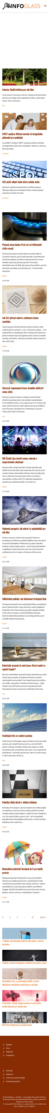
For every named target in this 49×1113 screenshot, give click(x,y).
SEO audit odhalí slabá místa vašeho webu (21, 182)
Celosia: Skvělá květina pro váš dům (18, 89)
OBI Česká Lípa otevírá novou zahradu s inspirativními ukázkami (19, 460)
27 (33, 917)
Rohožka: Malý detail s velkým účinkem (19, 802)
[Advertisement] (24, 37)
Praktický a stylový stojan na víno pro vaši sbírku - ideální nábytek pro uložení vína (22, 1004)
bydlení (4, 276)
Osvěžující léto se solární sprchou (17, 735)
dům (3, 106)
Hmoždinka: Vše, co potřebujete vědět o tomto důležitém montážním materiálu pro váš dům (20, 982)
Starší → (43, 917)
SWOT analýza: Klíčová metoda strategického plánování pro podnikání (22, 135)
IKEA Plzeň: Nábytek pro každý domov (17, 1024)
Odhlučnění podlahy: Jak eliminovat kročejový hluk (24, 599)
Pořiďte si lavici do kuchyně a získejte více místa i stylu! (24, 962)
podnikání (5, 154)
